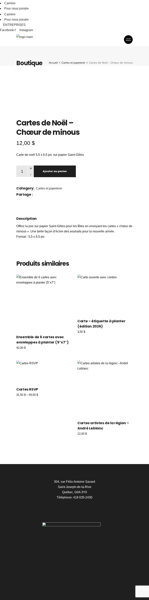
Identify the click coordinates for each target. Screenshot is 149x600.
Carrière (10, 3)
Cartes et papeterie (49, 188)
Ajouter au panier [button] (97, 294)
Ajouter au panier (55, 171)
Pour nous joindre (16, 8)
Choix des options (44, 302)
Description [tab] (26, 218)
